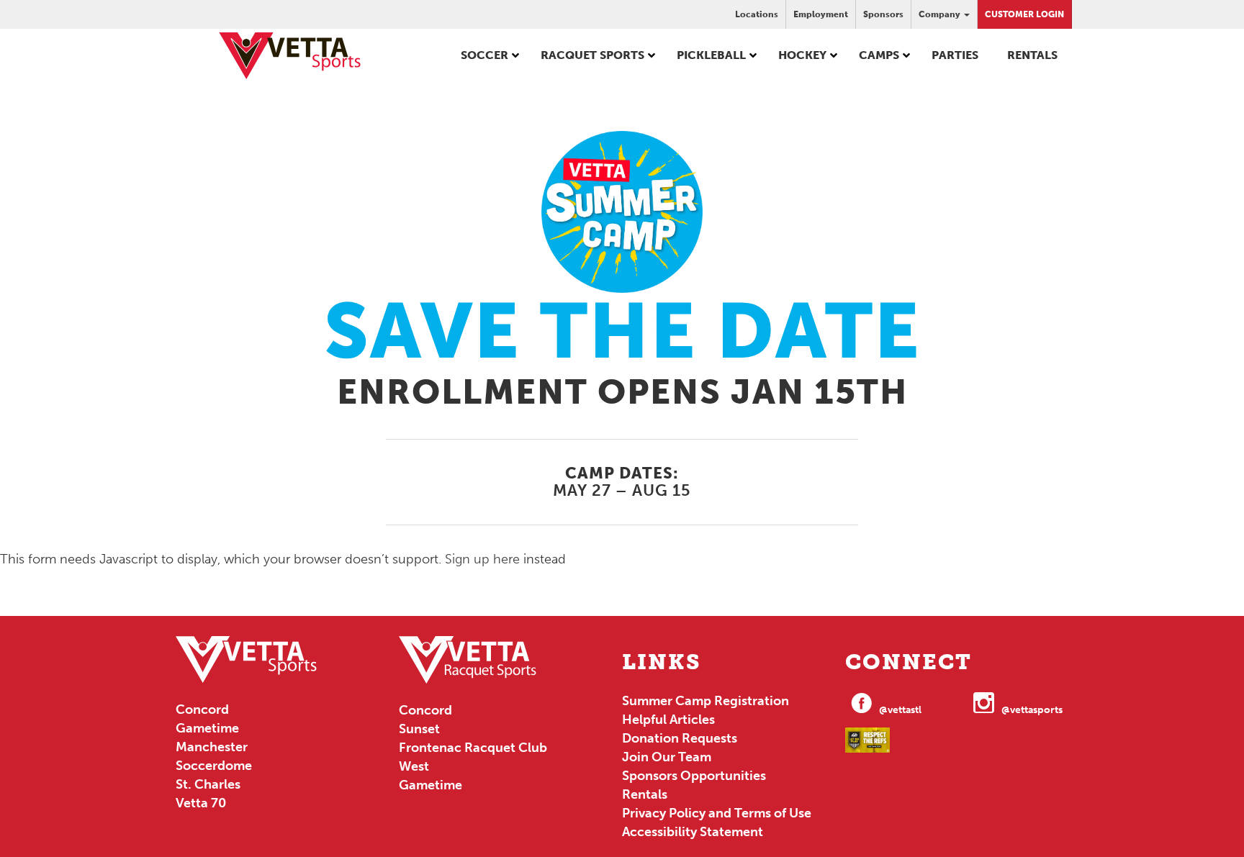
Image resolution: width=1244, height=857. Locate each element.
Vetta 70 (201, 803)
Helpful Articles (668, 719)
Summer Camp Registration (705, 701)
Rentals (644, 794)
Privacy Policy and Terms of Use (716, 813)
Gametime (207, 728)
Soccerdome (214, 766)
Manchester (212, 747)
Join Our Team (666, 757)
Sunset (419, 729)
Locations (756, 14)
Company (941, 14)
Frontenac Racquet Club (473, 748)
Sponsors (883, 14)
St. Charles (208, 784)
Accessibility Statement (692, 832)
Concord (202, 709)
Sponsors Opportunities (694, 776)
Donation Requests (679, 738)
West (414, 766)
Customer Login (1024, 14)
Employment (820, 14)
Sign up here (482, 559)
